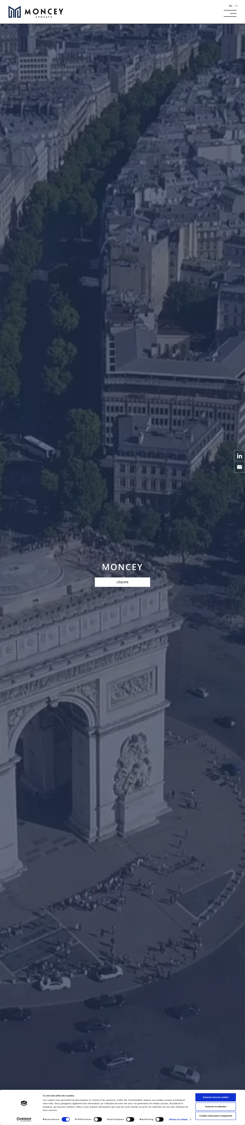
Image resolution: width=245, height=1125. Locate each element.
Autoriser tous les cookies (216, 1097)
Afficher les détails (178, 1119)
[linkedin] (239, 455)
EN (236, 5)
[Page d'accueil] (36, 12)
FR (230, 5)
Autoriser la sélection (215, 1106)
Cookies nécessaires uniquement (215, 1116)
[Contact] (239, 466)
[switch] (98, 1119)
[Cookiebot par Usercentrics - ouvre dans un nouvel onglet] (24, 1119)
